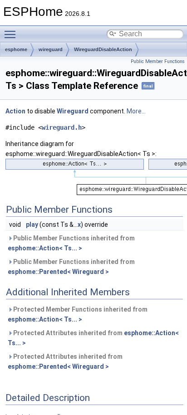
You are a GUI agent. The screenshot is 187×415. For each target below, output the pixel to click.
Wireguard (73, 111)
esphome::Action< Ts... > (45, 248)
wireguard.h (62, 127)
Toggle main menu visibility (12, 34)
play (32, 224)
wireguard (51, 49)
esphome (16, 49)
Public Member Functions (158, 61)
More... (136, 111)
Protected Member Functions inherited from (78, 314)
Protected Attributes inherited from (93, 338)
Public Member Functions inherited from (71, 243)
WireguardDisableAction (103, 49)
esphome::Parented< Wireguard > (58, 271)
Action (15, 111)
